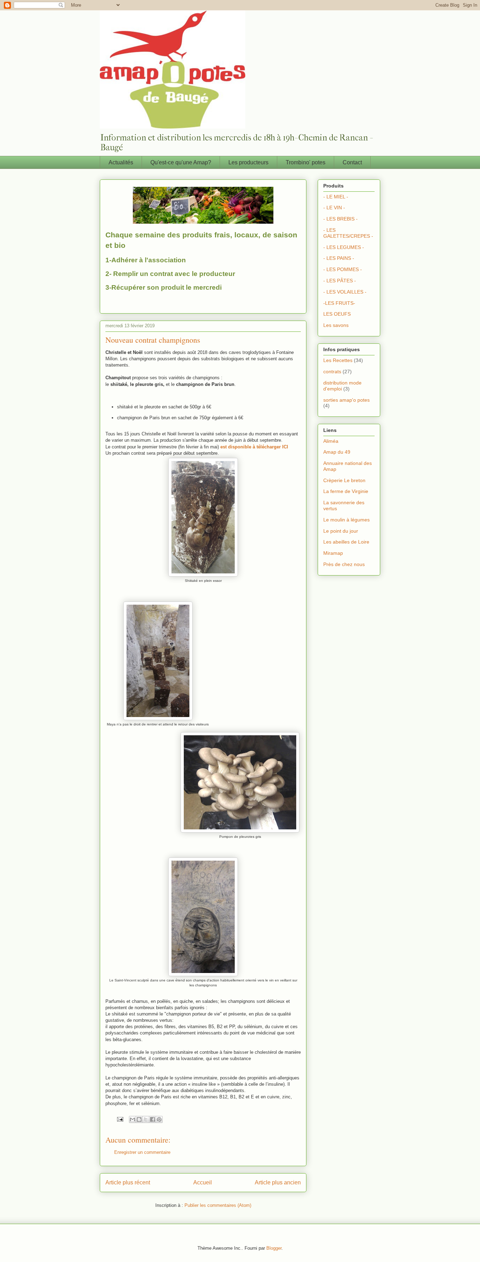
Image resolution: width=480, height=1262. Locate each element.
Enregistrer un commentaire (142, 1152)
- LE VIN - (334, 207)
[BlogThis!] (139, 1119)
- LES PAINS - (338, 258)
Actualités (121, 162)
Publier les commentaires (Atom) (217, 1205)
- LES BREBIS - (340, 219)
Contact (352, 162)
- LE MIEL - (335, 196)
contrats (332, 371)
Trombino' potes (305, 162)
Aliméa (330, 441)
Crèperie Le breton (344, 480)
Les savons (336, 325)
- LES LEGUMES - (343, 247)
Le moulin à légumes (346, 519)
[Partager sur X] (145, 1119)
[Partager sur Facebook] (152, 1119)
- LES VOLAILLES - (345, 292)
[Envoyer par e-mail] (132, 1119)
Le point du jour (340, 531)
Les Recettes (337, 360)
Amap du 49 (336, 452)
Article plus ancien (278, 1182)
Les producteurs (248, 162)
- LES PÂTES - (339, 280)
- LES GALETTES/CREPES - (348, 233)
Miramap (333, 553)
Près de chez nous (344, 564)
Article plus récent (127, 1182)
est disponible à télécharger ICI (254, 446)
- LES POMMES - (342, 269)
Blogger (273, 1248)
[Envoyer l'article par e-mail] (120, 1119)
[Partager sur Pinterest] (159, 1119)
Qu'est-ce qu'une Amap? (180, 162)
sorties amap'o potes (346, 400)
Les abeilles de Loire (346, 542)
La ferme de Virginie (345, 491)
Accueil (202, 1182)
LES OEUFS (337, 314)
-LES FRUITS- (339, 303)
